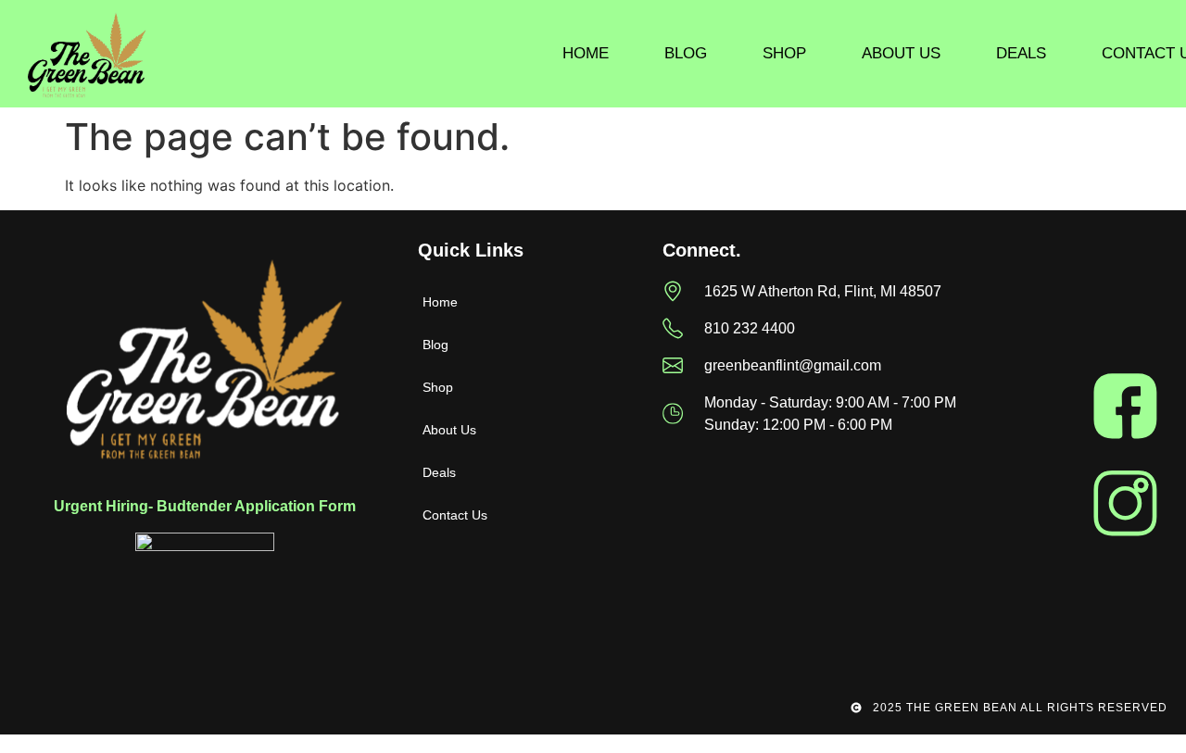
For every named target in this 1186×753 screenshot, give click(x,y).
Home (585, 53)
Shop (784, 53)
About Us (901, 53)
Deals (1021, 53)
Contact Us (455, 515)
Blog (685, 53)
